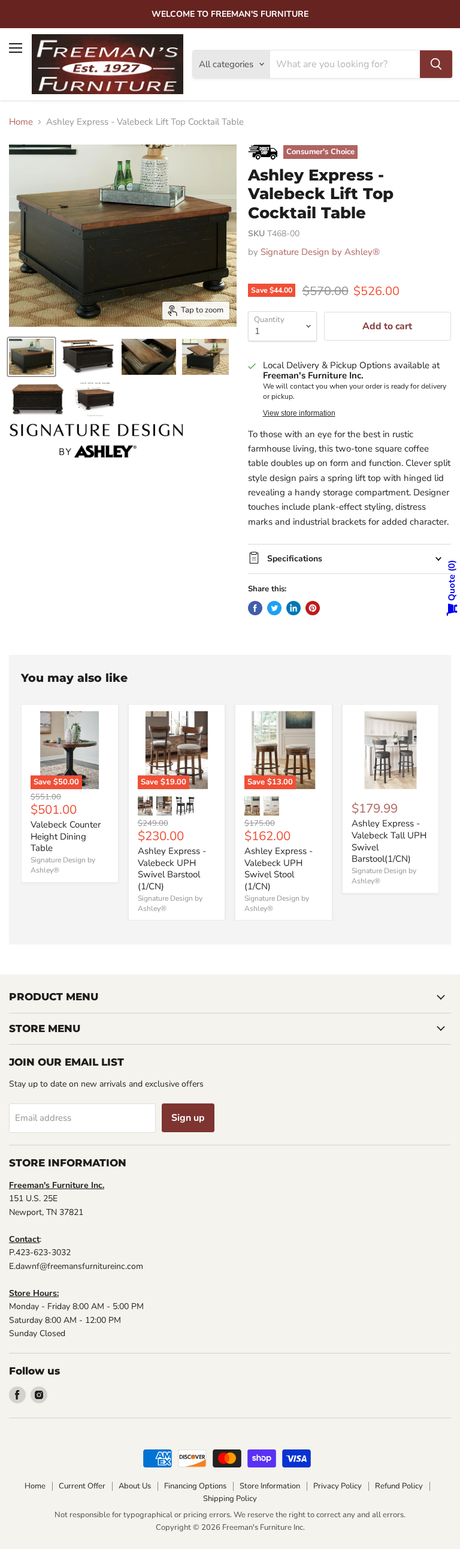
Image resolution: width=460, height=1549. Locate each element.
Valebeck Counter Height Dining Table (66, 836)
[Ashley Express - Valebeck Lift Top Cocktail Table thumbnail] (31, 357)
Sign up (188, 1117)
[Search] (436, 64)
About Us (135, 1486)
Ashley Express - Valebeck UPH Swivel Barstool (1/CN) (172, 868)
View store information (299, 413)
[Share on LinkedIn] (293, 608)
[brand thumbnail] (96, 441)
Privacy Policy (337, 1486)
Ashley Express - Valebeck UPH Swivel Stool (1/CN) (278, 868)
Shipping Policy (230, 1498)
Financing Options (195, 1486)
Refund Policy (399, 1486)
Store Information (270, 1486)
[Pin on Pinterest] (312, 608)
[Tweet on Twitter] (274, 608)
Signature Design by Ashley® (320, 252)
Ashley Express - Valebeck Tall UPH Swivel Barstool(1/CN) (389, 841)
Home (21, 122)
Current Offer (82, 1486)
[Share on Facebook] (255, 608)
